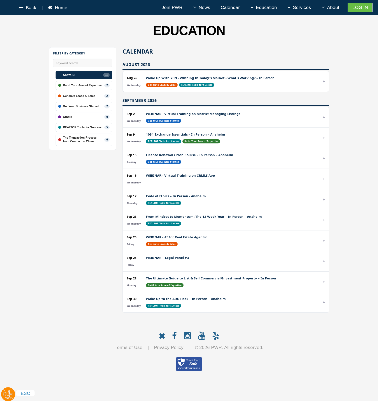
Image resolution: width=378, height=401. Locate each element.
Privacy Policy (169, 347)
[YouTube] (201, 335)
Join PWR (172, 7)
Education (266, 7)
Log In (360, 7)
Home (59, 7)
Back (29, 7)
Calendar (230, 7)
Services (302, 7)
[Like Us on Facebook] (174, 335)
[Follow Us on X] (162, 335)
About (333, 7)
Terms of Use (128, 347)
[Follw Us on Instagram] (187, 335)
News (204, 7)
